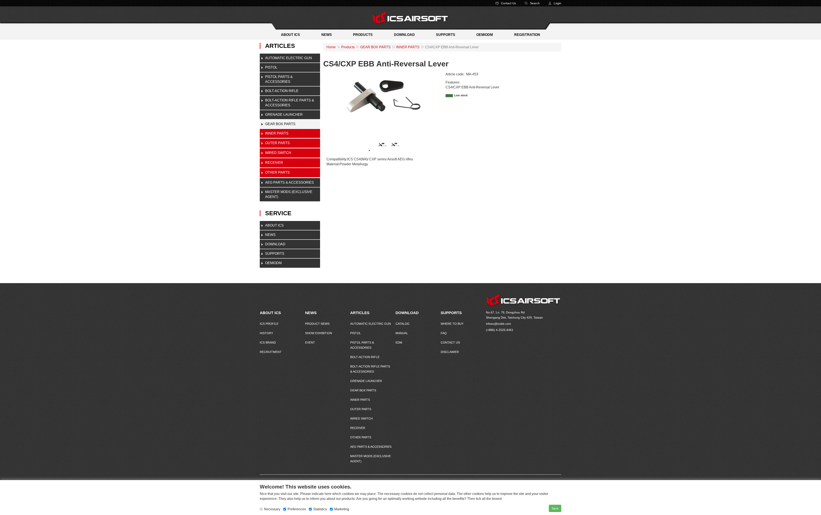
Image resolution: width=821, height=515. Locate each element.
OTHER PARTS (277, 172)
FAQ (444, 333)
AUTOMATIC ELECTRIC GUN (288, 58)
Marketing (341, 509)
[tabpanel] (382, 144)
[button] (554, 3)
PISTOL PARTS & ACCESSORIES (279, 79)
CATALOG (402, 323)
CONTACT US (450, 342)
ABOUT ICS (274, 225)
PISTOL (271, 67)
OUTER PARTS (277, 143)
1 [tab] (369, 150)
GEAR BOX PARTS (280, 124)
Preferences (297, 509)
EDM (399, 342)
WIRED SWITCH (278, 153)
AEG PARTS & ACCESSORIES (289, 182)
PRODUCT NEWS (317, 323)
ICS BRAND (268, 342)
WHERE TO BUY (452, 323)
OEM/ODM (273, 263)
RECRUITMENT (271, 352)
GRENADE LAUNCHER (284, 114)
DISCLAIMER (450, 352)
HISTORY (266, 333)
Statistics (320, 509)
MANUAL (402, 333)
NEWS (270, 235)
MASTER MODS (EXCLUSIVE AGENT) (288, 194)
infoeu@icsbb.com (498, 323)
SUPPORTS (274, 253)
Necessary (272, 509)
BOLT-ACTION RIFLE (281, 91)
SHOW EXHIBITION (318, 333)
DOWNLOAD (275, 244)
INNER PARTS (276, 133)
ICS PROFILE (269, 323)
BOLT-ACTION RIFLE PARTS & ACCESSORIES (289, 102)
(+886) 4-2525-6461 (499, 330)
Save (555, 508)
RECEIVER (274, 162)
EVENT (310, 342)
